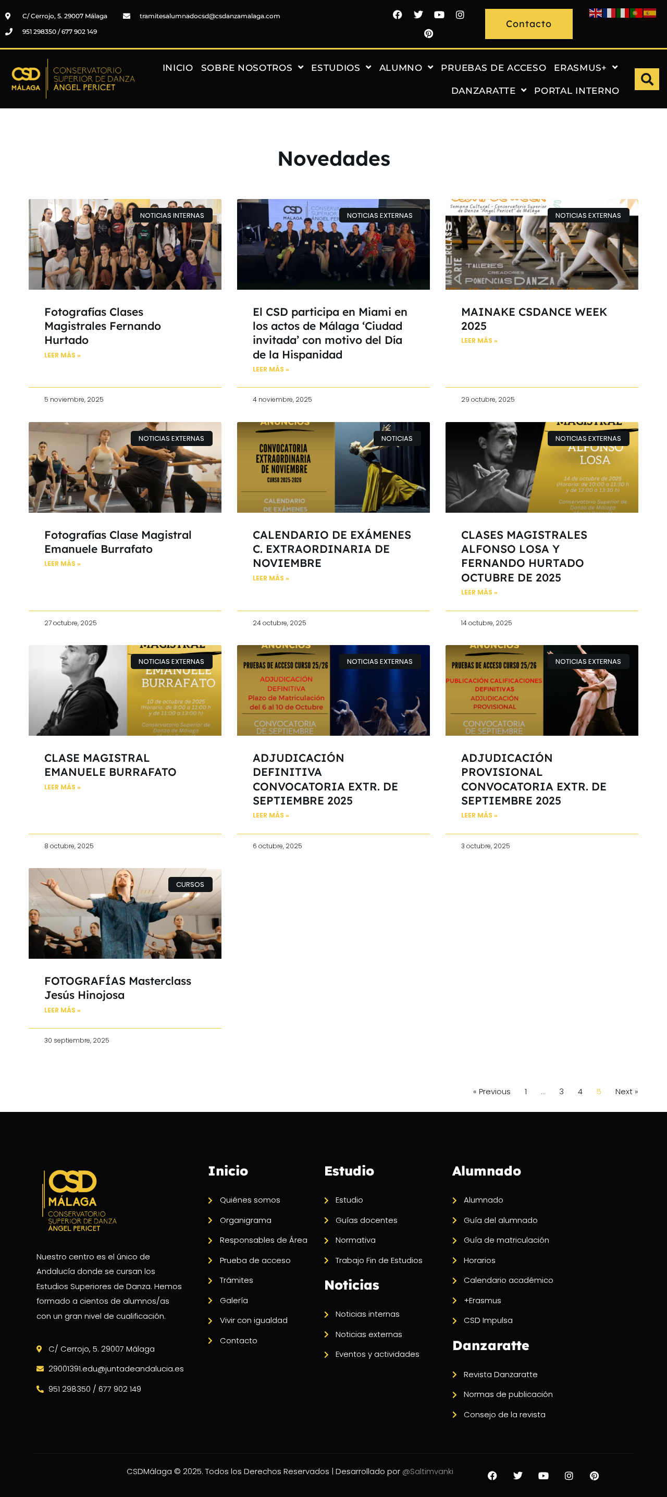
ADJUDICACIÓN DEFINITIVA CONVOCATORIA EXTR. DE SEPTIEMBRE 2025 (325, 779)
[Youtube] (439, 14)
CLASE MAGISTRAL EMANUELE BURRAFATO (110, 764)
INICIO (178, 68)
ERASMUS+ (580, 68)
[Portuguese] (637, 12)
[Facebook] (397, 14)
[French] (609, 12)
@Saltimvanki (427, 1471)
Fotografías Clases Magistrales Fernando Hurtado (102, 326)
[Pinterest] (428, 33)
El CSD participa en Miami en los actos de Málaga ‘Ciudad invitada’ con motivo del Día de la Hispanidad (330, 333)
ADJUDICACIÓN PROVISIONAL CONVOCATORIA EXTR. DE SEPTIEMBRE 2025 (534, 779)
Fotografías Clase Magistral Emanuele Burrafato (118, 541)
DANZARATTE (483, 90)
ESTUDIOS (336, 68)
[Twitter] (418, 14)
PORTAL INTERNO (577, 90)
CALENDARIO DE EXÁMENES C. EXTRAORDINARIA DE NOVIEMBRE (332, 549)
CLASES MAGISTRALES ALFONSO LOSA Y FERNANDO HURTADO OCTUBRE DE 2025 (524, 556)
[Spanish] (650, 12)
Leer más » (62, 355)
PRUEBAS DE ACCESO (493, 68)
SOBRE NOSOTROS (247, 68)
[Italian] (623, 12)
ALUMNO (401, 68)
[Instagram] (460, 14)
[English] (596, 12)
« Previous (492, 1091)
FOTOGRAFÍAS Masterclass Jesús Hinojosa (117, 987)
